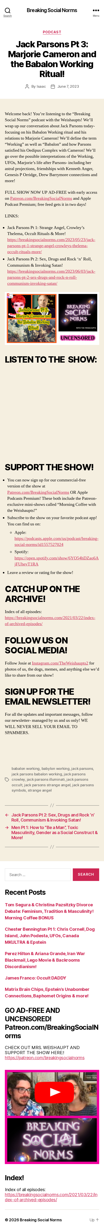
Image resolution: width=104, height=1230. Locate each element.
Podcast (52, 32)
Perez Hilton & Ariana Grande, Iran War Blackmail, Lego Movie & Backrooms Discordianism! (45, 960)
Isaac (41, 86)
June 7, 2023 (68, 86)
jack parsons (82, 768)
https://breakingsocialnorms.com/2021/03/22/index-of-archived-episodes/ (51, 1197)
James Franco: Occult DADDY (35, 977)
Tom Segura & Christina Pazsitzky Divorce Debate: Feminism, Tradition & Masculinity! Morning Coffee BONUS (49, 911)
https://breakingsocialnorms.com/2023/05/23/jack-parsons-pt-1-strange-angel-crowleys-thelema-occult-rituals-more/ (51, 246)
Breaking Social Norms (52, 10)
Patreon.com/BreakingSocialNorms (41, 198)
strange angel (40, 790)
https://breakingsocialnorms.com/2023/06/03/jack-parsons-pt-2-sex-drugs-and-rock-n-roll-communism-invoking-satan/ (51, 277)
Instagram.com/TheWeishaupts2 (60, 663)
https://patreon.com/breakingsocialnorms (44, 1057)
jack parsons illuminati (46, 779)
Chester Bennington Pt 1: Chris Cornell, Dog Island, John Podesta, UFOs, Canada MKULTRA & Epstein (50, 936)
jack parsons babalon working (37, 774)
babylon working (56, 768)
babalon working (26, 768)
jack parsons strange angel (47, 785)
